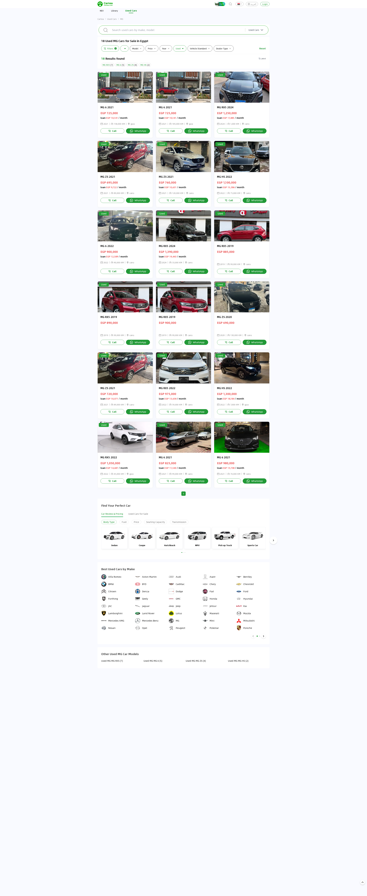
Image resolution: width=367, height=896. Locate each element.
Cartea (100, 18)
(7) (108, 64)
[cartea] (105, 4)
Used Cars (112, 18)
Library (114, 10)
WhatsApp (140, 131)
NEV (102, 10)
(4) (132, 64)
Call (114, 131)
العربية (253, 4)
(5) (120, 64)
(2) (145, 64)
